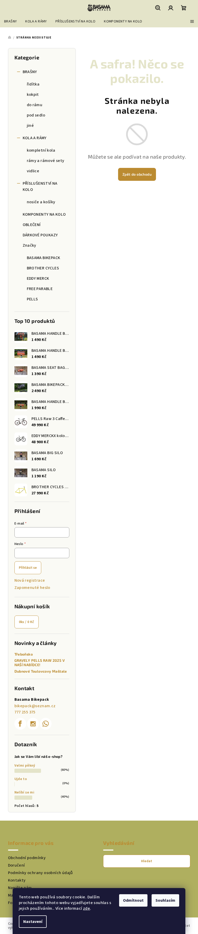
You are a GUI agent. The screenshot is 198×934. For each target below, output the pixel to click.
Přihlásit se (28, 567)
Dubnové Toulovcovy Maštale (40, 671)
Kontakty (17, 880)
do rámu (35, 105)
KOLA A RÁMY (35, 138)
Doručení (16, 865)
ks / (26, 622)
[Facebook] (20, 724)
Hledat (146, 861)
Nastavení (32, 921)
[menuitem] (10, 21)
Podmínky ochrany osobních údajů (40, 873)
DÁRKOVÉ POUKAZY (40, 235)
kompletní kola (41, 150)
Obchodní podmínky (27, 858)
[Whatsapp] (46, 724)
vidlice (33, 171)
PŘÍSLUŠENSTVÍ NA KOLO (40, 186)
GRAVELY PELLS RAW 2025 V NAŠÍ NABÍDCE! (39, 662)
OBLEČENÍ (32, 225)
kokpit (33, 94)
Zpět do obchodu (137, 174)
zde (86, 908)
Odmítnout (133, 900)
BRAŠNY (30, 72)
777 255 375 (25, 712)
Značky (29, 245)
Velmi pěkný (24, 765)
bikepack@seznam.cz (35, 706)
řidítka (33, 84)
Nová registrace (29, 580)
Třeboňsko (23, 654)
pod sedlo (36, 115)
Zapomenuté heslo (32, 587)
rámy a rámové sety (45, 161)
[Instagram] (33, 724)
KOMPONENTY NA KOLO (44, 214)
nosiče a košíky (41, 202)
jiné (30, 125)
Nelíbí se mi (24, 792)
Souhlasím (165, 900)
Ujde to (20, 779)
